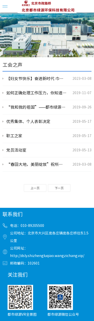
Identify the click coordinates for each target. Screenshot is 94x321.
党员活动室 (16, 150)
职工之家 (14, 136)
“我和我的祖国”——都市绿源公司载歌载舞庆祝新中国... (36, 107)
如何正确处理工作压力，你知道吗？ (36, 93)
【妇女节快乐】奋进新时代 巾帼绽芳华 (36, 79)
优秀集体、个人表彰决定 (28, 121)
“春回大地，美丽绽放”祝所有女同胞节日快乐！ (36, 164)
